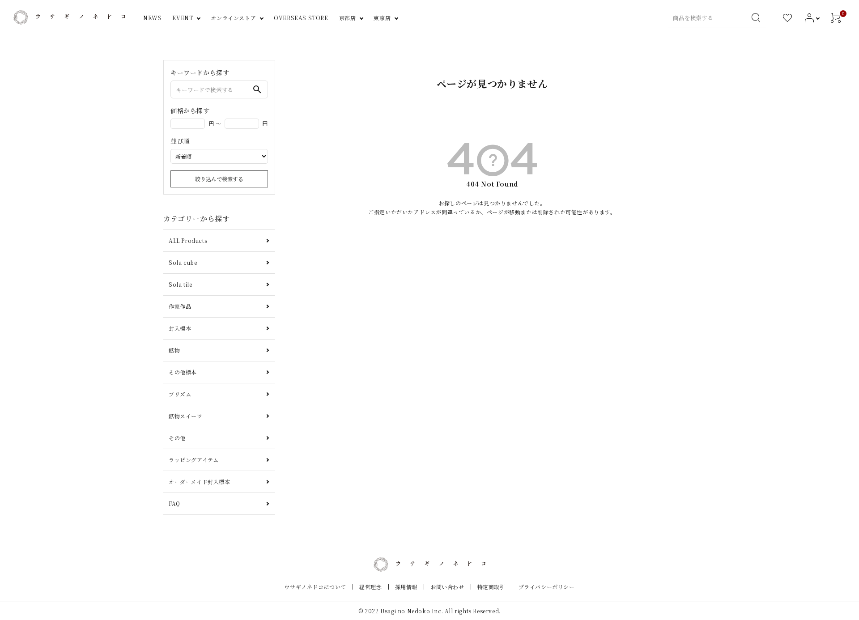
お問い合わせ (447, 586)
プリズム (180, 394)
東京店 (382, 17)
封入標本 (180, 328)
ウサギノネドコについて (315, 586)
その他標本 (183, 372)
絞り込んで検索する (219, 179)
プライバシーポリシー (547, 586)
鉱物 (174, 350)
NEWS (152, 17)
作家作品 (180, 306)
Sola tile (180, 284)
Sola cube (183, 262)
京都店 (347, 17)
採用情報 (406, 586)
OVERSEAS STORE (301, 17)
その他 (177, 438)
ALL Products (188, 240)
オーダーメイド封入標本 (199, 481)
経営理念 (370, 586)
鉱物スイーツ (186, 416)
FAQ (174, 503)
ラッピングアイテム (193, 459)
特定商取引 (491, 586)
